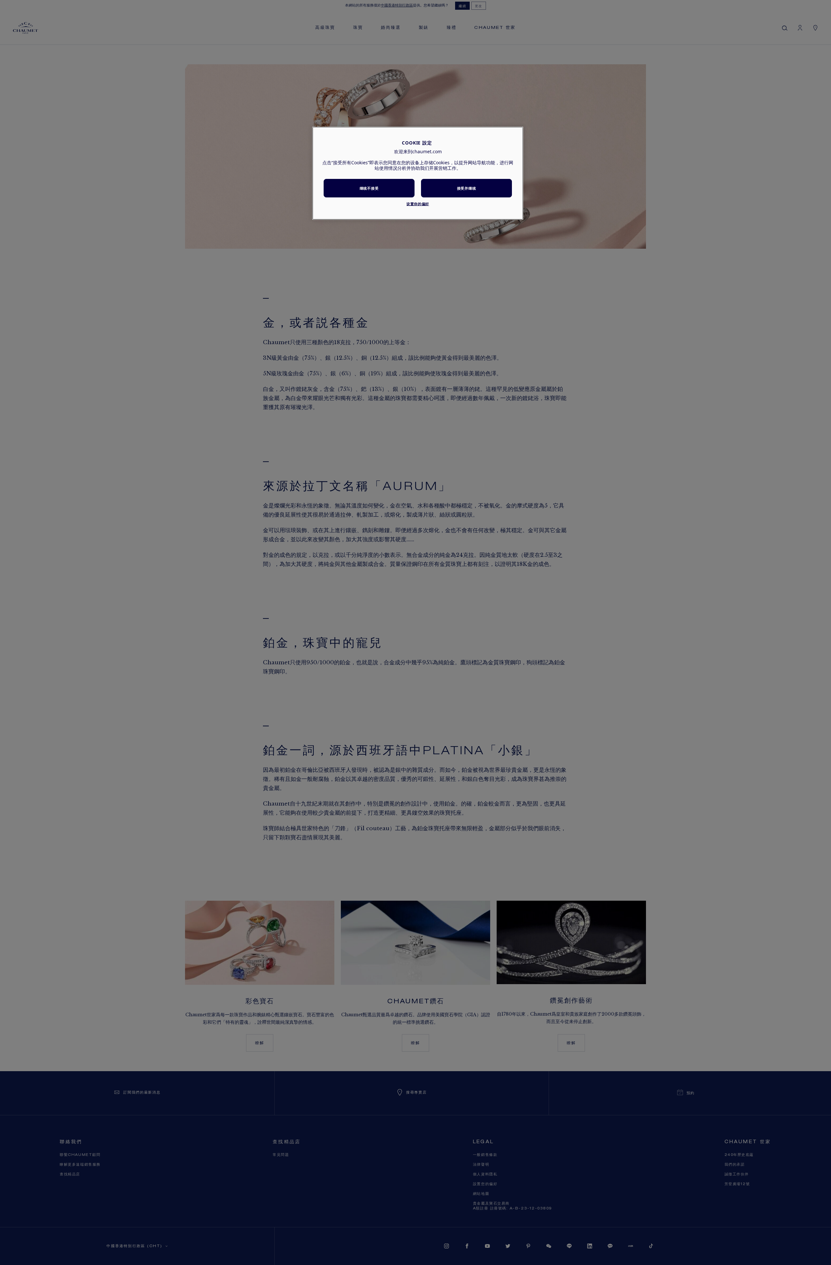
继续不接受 (369, 188)
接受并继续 (466, 188)
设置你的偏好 (417, 203)
